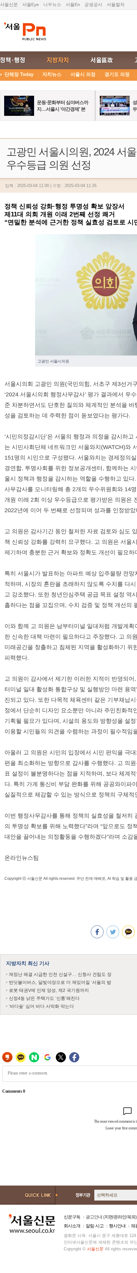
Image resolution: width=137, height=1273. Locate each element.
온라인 (120, 1216)
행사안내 (117, 1225)
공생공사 (93, 4)
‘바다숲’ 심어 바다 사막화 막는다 (41, 1006)
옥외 (131, 1216)
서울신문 (9, 4)
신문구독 (72, 1216)
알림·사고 (95, 1225)
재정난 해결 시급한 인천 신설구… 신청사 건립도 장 (60, 974)
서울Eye (30, 4)
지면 (109, 1216)
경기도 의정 (117, 74)
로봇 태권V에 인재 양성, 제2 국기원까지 (49, 990)
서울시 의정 (83, 74)
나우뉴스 (52, 4)
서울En (73, 4)
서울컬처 (116, 4)
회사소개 (72, 1225)
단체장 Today (18, 74)
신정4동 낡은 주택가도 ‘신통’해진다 (44, 998)
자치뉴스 (51, 74)
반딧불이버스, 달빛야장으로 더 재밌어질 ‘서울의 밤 (60, 982)
